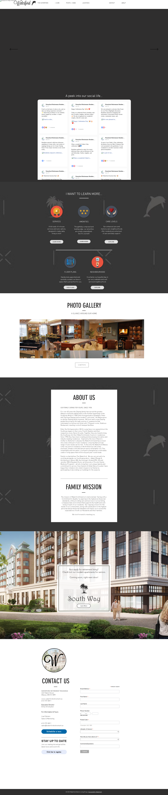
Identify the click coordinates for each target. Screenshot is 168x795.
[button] (108, 352)
